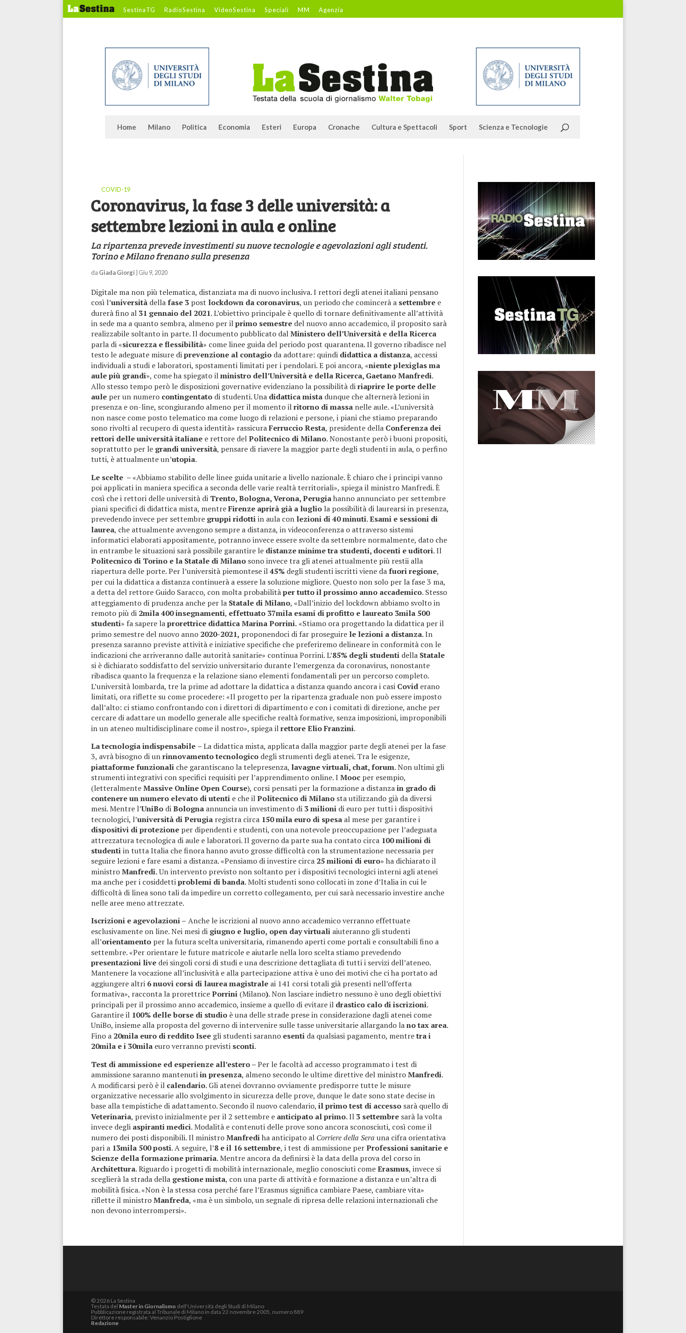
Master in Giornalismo (147, 1306)
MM (304, 10)
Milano (159, 127)
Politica (194, 127)
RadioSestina (184, 10)
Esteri (271, 127)
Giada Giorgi (117, 272)
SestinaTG (139, 10)
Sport (458, 127)
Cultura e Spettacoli (404, 127)
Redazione (105, 1322)
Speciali (277, 10)
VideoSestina (235, 10)
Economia (234, 127)
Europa (304, 127)
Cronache (344, 127)
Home (126, 127)
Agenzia (331, 10)
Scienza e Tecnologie (513, 127)
